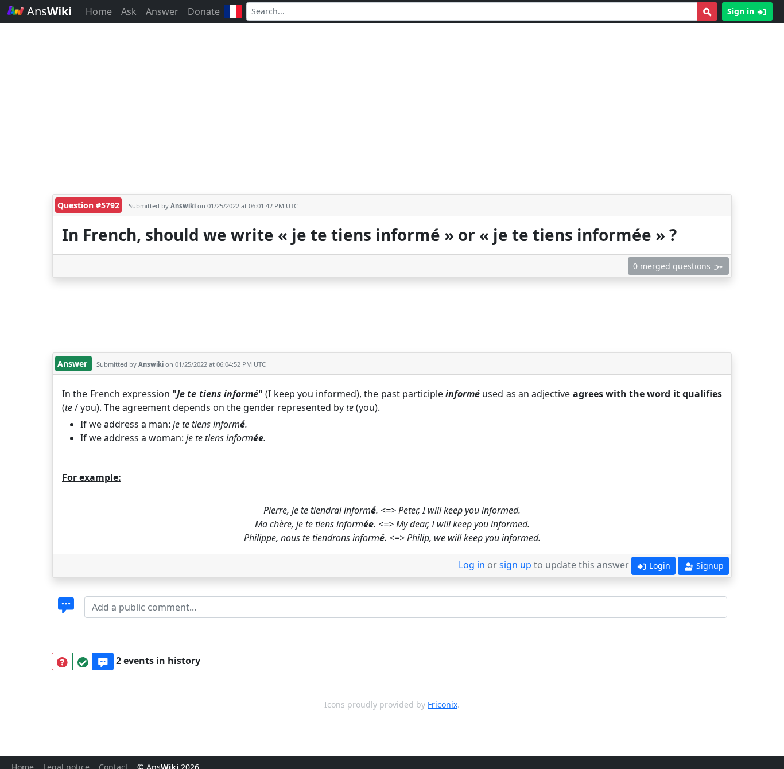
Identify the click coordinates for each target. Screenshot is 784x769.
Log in (472, 564)
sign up (515, 564)
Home (99, 11)
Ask (129, 11)
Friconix (442, 704)
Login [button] (658, 565)
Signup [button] (709, 565)
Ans (48, 11)
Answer (162, 11)
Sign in (741, 11)
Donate (204, 11)
